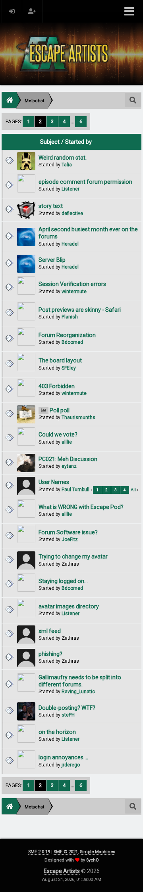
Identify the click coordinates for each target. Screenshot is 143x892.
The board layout (60, 360)
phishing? (50, 654)
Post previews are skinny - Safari (80, 310)
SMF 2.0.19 (39, 851)
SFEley (69, 368)
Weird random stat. (63, 157)
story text (51, 206)
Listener (70, 189)
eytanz (69, 466)
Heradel (70, 244)
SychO (92, 860)
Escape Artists (62, 871)
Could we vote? (58, 434)
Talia (67, 165)
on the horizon (57, 732)
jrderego (71, 765)
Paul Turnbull (75, 489)
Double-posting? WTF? (67, 708)
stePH (68, 715)
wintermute (74, 291)
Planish (70, 317)
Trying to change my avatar (73, 556)
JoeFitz (70, 539)
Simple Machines (97, 851)
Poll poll (60, 410)
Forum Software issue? (68, 532)
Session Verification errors (72, 284)
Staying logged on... (63, 581)
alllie (67, 442)
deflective (72, 213)
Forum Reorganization (67, 335)
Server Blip (52, 260)
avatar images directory (69, 606)
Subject (50, 141)
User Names (54, 482)
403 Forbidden (57, 386)
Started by (78, 141)
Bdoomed (72, 342)
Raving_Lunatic (78, 691)
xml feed (50, 631)
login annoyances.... (63, 757)
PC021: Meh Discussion (68, 459)
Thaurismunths (78, 417)
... (73, 121)
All (133, 490)
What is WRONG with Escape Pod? (81, 507)
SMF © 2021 (66, 851)
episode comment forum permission (85, 182)
